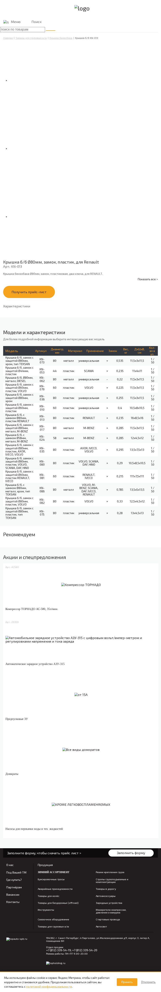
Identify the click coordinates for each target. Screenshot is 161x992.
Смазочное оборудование (53, 919)
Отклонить (148, 982)
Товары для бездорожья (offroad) (58, 903)
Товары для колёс (48, 896)
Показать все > (148, 279)
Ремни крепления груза (110, 872)
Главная (8, 38)
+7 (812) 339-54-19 (58, 950)
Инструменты (46, 909)
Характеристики (16, 306)
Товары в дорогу (106, 889)
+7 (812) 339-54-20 (84, 950)
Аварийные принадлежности (55, 889)
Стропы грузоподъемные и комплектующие (112, 880)
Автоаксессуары (106, 896)
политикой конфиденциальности (49, 986)
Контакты (12, 902)
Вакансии (12, 894)
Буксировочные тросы (51, 879)
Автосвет (101, 926)
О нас (10, 865)
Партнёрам (14, 887)
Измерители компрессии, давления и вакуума (111, 911)
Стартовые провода (108, 919)
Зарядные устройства (109, 903)
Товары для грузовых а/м (31, 38)
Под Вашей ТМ (16, 872)
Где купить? (14, 879)
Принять (127, 982)
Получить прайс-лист (29, 292)
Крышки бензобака (60, 38)
